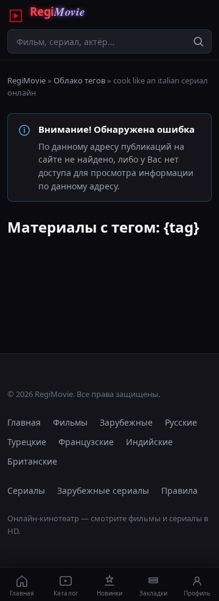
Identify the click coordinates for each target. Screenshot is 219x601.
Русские (181, 422)
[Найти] (198, 41)
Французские (86, 442)
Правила (179, 490)
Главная (24, 422)
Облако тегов (79, 80)
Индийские (149, 442)
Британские (32, 461)
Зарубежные (126, 422)
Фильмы (70, 422)
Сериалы (26, 490)
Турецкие (26, 442)
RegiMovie (26, 80)
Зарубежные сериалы (103, 490)
